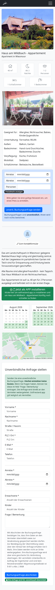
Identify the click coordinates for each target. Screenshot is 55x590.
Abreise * (9, 479)
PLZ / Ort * (10, 435)
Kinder (8, 505)
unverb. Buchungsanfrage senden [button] (23, 209)
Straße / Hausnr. (13, 425)
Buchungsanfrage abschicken (22, 574)
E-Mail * (9, 444)
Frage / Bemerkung (14, 514)
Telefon (8, 454)
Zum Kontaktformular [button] (28, 243)
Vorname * (10, 407)
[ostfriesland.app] (5, 3)
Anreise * (9, 470)
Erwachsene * (12, 495)
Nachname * (11, 416)
